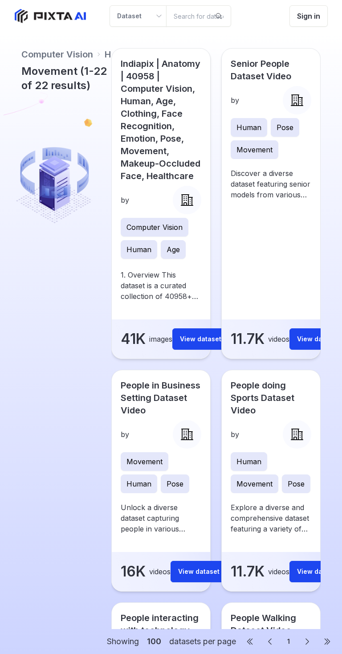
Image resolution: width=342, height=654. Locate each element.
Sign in (308, 16)
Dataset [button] (129, 16)
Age (173, 249)
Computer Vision (57, 54)
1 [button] (288, 641)
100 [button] (154, 641)
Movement (254, 149)
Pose (285, 127)
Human (138, 249)
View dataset (200, 339)
